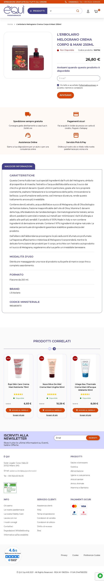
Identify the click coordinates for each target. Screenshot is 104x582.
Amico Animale (77, 483)
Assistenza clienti (44, 506)
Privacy (64, 555)
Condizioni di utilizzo (46, 522)
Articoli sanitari (77, 479)
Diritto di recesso (44, 526)
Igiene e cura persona (80, 475)
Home (10, 24)
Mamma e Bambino (80, 488)
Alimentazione (77, 471)
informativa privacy (88, 85)
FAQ (39, 510)
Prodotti (37, 12)
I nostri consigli (10, 522)
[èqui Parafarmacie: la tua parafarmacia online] (14, 11)
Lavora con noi (10, 518)
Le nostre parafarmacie (14, 510)
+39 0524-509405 (91, 2)
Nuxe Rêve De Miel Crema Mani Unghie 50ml (52, 385)
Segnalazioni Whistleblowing (16, 530)
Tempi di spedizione (46, 514)
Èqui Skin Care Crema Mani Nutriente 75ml (18, 385)
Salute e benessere (79, 463)
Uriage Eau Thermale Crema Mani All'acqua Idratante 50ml (85, 387)
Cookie (75, 555)
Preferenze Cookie (92, 555)
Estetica (74, 467)
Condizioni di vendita (46, 518)
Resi (39, 530)
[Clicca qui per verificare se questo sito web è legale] (10, 487)
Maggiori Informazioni (18, 166)
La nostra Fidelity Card (13, 514)
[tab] (18, 166)
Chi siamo (8, 506)
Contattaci (8, 526)
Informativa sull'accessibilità (16, 535)
